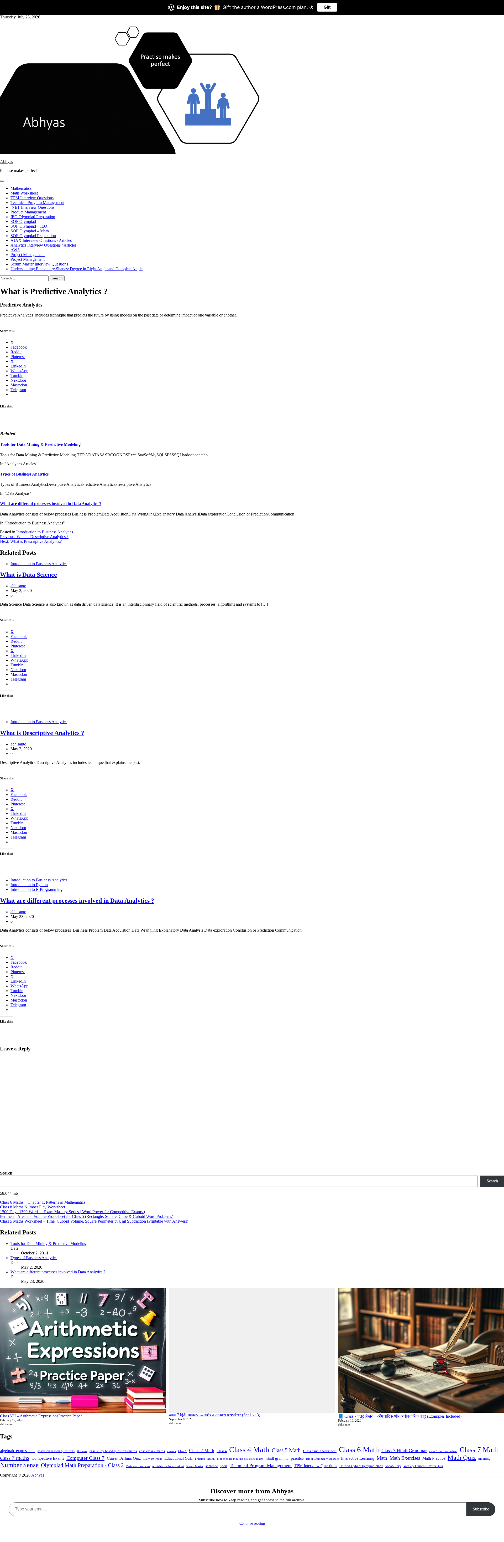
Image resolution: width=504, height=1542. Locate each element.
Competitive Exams (48, 1458)
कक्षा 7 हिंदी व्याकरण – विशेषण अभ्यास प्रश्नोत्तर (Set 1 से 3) (214, 1415)
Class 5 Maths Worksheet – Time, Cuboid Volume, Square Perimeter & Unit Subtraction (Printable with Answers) (94, 1221)
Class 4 (222, 1451)
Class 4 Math (249, 1449)
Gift (327, 7)
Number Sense (19, 1464)
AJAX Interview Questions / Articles (41, 240)
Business (82, 1451)
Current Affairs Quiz (124, 1458)
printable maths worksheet (168, 1466)
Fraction (200, 1458)
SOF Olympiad (23, 221)
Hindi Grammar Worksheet (322, 1458)
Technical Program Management (37, 202)
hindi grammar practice (285, 1458)
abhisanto (18, 586)
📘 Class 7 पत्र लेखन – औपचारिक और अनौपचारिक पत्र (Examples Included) (399, 1416)
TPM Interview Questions (32, 198)
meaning (484, 1459)
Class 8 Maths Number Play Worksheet (32, 1207)
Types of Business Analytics (24, 474)
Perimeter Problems (138, 1466)
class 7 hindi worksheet (443, 1451)
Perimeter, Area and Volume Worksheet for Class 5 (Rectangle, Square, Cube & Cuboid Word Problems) (86, 1216)
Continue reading (252, 1523)
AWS (15, 250)
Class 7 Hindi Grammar (404, 1450)
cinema (171, 1451)
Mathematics (21, 188)
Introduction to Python (29, 884)
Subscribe (481, 1509)
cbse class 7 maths (152, 1451)
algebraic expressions (17, 1450)
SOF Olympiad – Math (29, 231)
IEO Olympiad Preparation (32, 217)
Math (382, 1458)
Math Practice (433, 1458)
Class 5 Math (286, 1450)
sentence (212, 1466)
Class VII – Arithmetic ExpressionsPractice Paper (41, 1416)
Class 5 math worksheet (320, 1451)
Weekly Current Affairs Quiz (423, 1466)
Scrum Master (194, 1466)
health (211, 1458)
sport (223, 1466)
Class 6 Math (359, 1449)
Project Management (27, 254)
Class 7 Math (479, 1450)
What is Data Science (28, 574)
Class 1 (182, 1451)
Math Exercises (405, 1458)
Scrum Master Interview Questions (39, 264)
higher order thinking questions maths (240, 1458)
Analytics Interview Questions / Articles (43, 245)
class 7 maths (14, 1458)
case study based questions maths (113, 1451)
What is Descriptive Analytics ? (42, 732)
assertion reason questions (56, 1451)
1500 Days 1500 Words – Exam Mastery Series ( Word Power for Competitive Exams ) (72, 1211)
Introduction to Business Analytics (44, 532)
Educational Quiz (178, 1458)
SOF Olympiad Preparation (33, 235)
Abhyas (6, 161)
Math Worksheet (24, 193)
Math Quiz (462, 1457)
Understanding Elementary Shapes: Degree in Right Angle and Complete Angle (76, 269)
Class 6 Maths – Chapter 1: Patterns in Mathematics (42, 1202)
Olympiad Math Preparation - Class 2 (82, 1465)
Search (6, 1173)
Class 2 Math (201, 1450)
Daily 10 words (152, 1458)
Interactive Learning (357, 1458)
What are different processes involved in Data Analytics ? (50, 503)
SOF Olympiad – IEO (28, 226)
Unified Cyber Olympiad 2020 (361, 1466)
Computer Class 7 (85, 1458)
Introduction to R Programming (36, 889)
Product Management (28, 212)
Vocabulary (393, 1466)
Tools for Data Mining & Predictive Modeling (40, 444)
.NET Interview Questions (32, 207)
